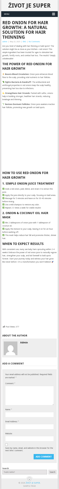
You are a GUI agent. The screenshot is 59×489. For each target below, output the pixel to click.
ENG (24, 42)
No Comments (34, 42)
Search (5, 468)
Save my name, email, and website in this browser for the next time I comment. (29, 449)
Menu (6, 14)
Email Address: (12, 421)
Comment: (10, 383)
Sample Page (29, 486)
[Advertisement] (29, 140)
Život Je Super (29, 5)
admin (4, 42)
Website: (8, 433)
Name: (8, 409)
